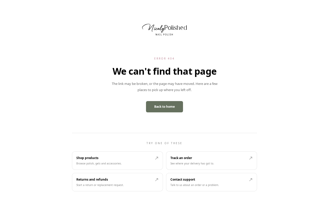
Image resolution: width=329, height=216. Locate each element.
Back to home (164, 106)
